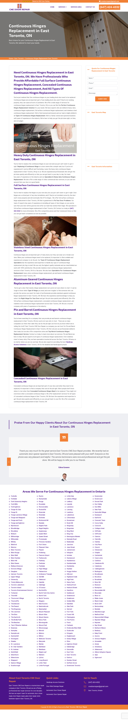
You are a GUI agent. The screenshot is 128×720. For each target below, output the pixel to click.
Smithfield (14, 652)
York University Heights (19, 501)
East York (70, 652)
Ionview (69, 555)
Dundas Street (72, 660)
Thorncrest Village (17, 598)
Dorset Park (99, 501)
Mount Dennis (43, 617)
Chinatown (98, 550)
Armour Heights (100, 639)
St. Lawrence (15, 644)
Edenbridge (70, 647)
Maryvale (42, 641)
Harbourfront (71, 585)
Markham (42, 649)
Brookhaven (99, 574)
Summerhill (15, 636)
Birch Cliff (98, 604)
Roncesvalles (43, 507)
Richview (42, 517)
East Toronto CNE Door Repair (76, 707)
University (14, 579)
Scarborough (15, 665)
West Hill (14, 561)
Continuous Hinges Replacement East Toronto (41, 58)
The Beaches (15, 622)
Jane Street (71, 547)
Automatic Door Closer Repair (56, 690)
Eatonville (70, 649)
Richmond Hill (43, 520)
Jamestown (71, 550)
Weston (13, 547)
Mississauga (43, 628)
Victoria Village (16, 569)
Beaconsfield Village (102, 617)
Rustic (41, 496)
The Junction (15, 612)
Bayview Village (100, 620)
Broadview (98, 579)
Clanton (97, 536)
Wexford (14, 544)
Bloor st (97, 595)
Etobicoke (70, 630)
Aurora (97, 636)
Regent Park (43, 526)
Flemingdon (71, 617)
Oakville (41, 582)
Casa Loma (99, 558)
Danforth (98, 517)
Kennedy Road (71, 539)
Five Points (70, 620)
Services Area (76, 7)
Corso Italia (99, 523)
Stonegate (14, 639)
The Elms (14, 614)
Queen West (43, 534)
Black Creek (99, 601)
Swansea (14, 628)
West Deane (15, 563)
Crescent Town (100, 520)
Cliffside (98, 531)
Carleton (98, 561)
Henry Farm (71, 582)
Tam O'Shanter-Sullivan (19, 625)
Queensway (43, 531)
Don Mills (98, 507)
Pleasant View (44, 547)
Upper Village (15, 577)
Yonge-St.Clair (16, 509)
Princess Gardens (45, 542)
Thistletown (15, 604)
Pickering (42, 552)
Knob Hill (70, 523)
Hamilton (70, 590)
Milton (41, 636)
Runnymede (43, 499)
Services (62, 7)
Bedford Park (99, 614)
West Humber (15, 558)
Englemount (71, 636)
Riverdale (42, 515)
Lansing (69, 509)
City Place (98, 544)
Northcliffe (43, 590)
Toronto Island (16, 587)
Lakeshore (70, 515)
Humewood (71, 558)
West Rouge (15, 552)
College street (99, 528)
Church (97, 547)
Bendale (97, 609)
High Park (70, 579)
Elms (68, 641)
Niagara (41, 601)
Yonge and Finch (16, 520)
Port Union (42, 544)
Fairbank (70, 625)
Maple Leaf (42, 652)
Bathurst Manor (100, 628)
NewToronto (43, 604)
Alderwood (98, 649)
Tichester (14, 593)
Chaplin (97, 552)
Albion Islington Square (103, 652)
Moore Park (43, 625)
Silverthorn (15, 655)
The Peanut (15, 606)
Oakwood (42, 579)
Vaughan (14, 571)
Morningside (43, 622)
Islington (70, 552)
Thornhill (14, 595)
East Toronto (19, 58)
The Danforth (15, 617)
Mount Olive (43, 614)
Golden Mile (71, 601)
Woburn (13, 534)
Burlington (98, 571)
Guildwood (70, 593)
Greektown (70, 598)
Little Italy (70, 496)
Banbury (97, 630)
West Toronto (16, 550)
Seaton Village (16, 663)
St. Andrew (14, 649)
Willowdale (14, 539)
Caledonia (98, 566)
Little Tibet (43, 663)
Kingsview (70, 528)
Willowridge (15, 536)
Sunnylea (14, 630)
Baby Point (98, 633)
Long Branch (43, 660)
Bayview (97, 622)
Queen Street (43, 536)
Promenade (43, 539)
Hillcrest (70, 574)
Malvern (41, 655)
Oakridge (42, 585)
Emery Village (71, 639)
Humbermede (71, 563)
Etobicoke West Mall (74, 628)
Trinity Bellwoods (17, 582)
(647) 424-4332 (109, 7)
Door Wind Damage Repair (54, 686)
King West (70, 531)
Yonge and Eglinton (17, 523)
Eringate (70, 633)
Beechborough (100, 612)
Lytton (41, 657)
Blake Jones (99, 598)
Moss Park (42, 620)
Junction (70, 544)
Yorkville (14, 496)
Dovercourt (99, 499)
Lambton (70, 512)
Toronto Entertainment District (22, 590)
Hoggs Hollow (72, 571)
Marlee (41, 644)
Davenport (98, 515)
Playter (41, 550)
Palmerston (43, 571)
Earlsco (69, 657)
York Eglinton (15, 507)
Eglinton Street (72, 644)
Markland (42, 647)
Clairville (98, 539)
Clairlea (97, 542)
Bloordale (98, 593)
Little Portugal (44, 665)
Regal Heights (44, 528)
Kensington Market (73, 536)
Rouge (41, 501)
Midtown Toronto (45, 639)
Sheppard (14, 660)
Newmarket (43, 609)
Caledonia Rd (99, 563)
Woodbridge (15, 528)
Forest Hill (70, 614)
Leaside (69, 504)
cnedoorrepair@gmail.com (110, 1)
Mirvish (41, 630)
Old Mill (41, 577)
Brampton (98, 587)
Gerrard (69, 609)
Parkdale (42, 566)
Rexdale (41, 523)
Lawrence (70, 507)
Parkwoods (43, 558)
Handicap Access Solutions (55, 682)
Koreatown (70, 520)
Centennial (98, 555)
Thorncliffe (15, 601)
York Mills (14, 504)
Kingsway (70, 526)
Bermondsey (99, 606)
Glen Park (70, 606)
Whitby (13, 542)
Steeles (13, 641)
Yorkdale (14, 499)
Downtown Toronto (73, 665)
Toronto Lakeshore (17, 585)
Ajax (96, 655)
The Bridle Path (16, 620)
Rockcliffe (42, 509)
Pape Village (43, 569)
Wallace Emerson (17, 566)
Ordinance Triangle (45, 574)
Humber (69, 569)
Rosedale (42, 504)
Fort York (70, 612)
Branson (98, 585)
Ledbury (69, 501)
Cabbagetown (99, 569)
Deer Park (98, 509)
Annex (97, 644)
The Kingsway (16, 609)
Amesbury (98, 647)
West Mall (14, 555)
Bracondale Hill (100, 590)
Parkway (42, 561)
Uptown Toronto (16, 574)
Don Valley (98, 504)
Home (52, 7)
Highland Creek (72, 577)
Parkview (42, 563)
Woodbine (14, 531)
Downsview (98, 496)
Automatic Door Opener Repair (56, 694)
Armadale (98, 641)
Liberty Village (72, 499)
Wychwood (15, 526)
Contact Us (90, 7)
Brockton (98, 577)
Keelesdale (70, 542)
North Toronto (44, 598)
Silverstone (15, 657)
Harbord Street (72, 587)
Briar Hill (98, 582)
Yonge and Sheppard (18, 517)
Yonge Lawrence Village (19, 515)
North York (42, 595)
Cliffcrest (98, 534)
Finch (69, 622)
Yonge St (14, 512)
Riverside (42, 512)
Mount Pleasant (44, 612)
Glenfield (70, 604)
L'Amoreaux (71, 517)
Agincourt (98, 657)
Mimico (41, 633)
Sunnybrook (15, 633)
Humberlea (70, 566)
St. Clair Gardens (17, 647)
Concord (98, 526)
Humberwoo (71, 561)
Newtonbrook (43, 606)
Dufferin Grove (72, 663)
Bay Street (98, 625)
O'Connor (42, 587)
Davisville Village (100, 512)
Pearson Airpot (44, 555)
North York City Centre (47, 593)
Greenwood (71, 595)
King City (70, 534)
